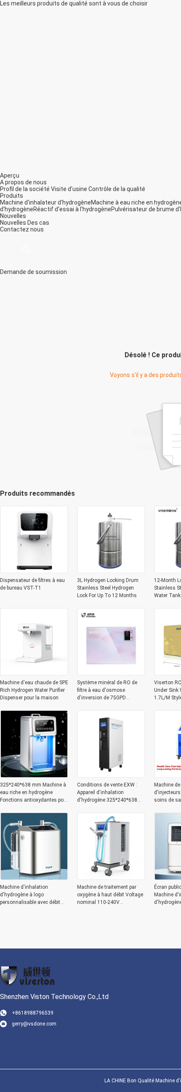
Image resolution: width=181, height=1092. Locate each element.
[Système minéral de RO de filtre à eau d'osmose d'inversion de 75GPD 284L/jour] (111, 673)
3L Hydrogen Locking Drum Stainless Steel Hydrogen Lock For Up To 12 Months (107, 587)
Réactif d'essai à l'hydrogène (72, 209)
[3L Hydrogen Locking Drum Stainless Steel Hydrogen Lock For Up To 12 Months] (111, 570)
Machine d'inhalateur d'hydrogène (45, 202)
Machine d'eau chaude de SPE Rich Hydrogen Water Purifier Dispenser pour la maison (34, 690)
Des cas (38, 222)
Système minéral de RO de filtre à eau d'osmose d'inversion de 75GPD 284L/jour (107, 690)
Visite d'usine (69, 189)
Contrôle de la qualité (116, 189)
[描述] (25, 249)
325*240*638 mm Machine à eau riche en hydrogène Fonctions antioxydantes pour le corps (34, 793)
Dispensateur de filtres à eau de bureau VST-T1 (32, 584)
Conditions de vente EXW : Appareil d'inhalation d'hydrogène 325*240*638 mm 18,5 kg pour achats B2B (110, 793)
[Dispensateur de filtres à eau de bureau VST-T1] (34, 570)
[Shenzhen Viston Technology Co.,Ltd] (27, 975)
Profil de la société (25, 189)
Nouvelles (13, 222)
